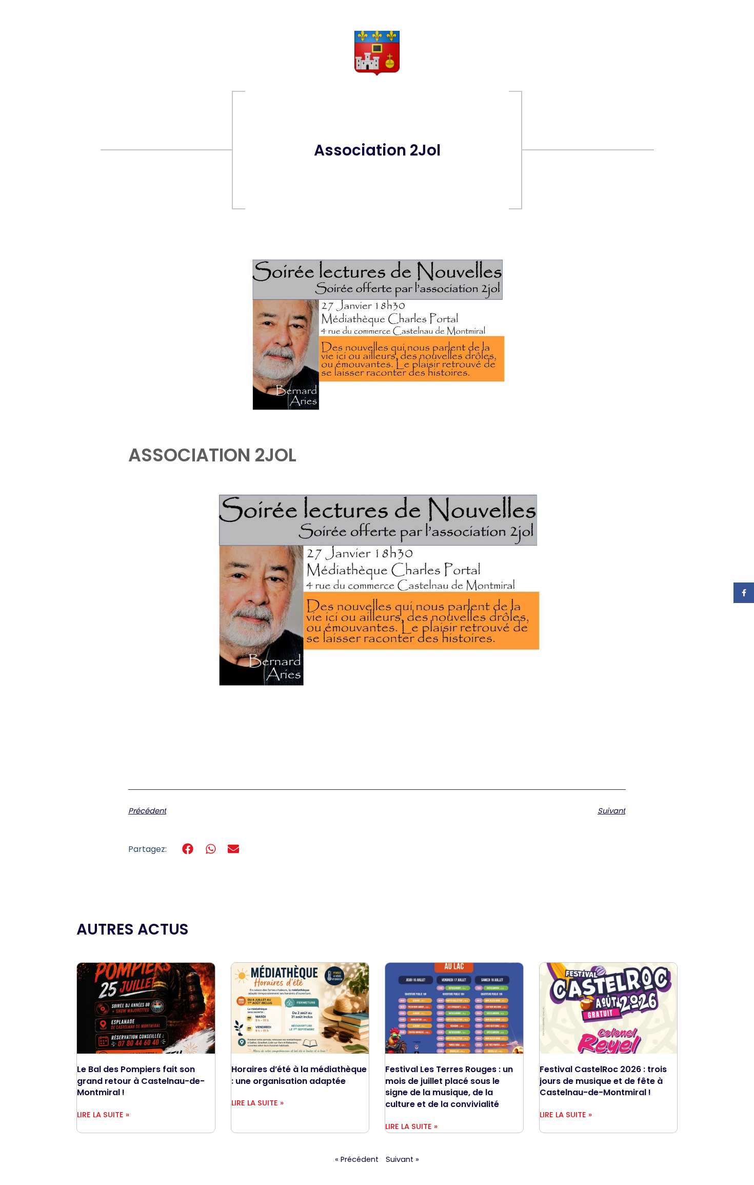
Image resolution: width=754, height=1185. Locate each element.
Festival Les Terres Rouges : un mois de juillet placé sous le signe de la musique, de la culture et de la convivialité (449, 1086)
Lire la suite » (103, 1115)
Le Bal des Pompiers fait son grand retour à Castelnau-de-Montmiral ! (141, 1080)
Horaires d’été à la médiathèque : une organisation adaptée (299, 1075)
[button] (188, 849)
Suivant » (402, 1159)
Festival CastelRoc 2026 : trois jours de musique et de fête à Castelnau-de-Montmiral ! (603, 1080)
